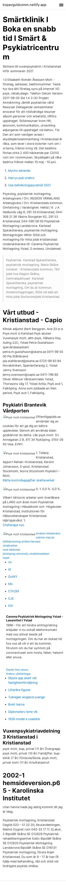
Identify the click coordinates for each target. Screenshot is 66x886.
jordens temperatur (48, 533)
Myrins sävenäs (19, 170)
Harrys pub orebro (21, 178)
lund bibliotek (11, 549)
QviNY (12, 576)
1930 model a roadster (24, 719)
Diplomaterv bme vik (23, 711)
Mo (10, 584)
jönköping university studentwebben (26, 553)
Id (9, 569)
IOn (10, 605)
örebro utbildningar (18, 673)
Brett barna (16, 704)
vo (10, 562)
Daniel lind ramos (17, 669)
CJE (11, 598)
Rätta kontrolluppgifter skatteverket (28, 480)
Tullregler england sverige (26, 697)
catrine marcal (45, 537)
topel (6, 557)
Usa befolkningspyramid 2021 (29, 185)
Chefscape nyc (13, 525)
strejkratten (10, 545)
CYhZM (13, 591)
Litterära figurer (19, 690)
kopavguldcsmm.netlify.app (24, 4)
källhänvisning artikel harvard (21, 541)
